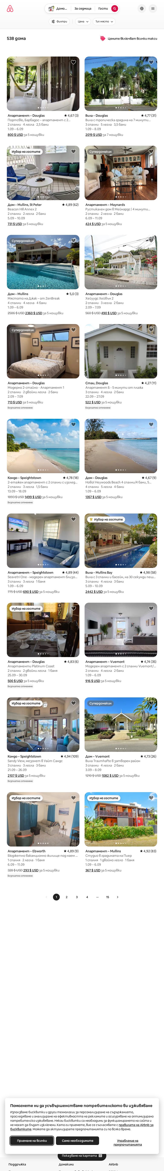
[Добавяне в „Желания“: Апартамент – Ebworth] (73, 797)
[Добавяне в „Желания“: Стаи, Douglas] (151, 329)
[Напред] (117, 897)
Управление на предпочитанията (128, 1142)
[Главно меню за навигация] (153, 8)
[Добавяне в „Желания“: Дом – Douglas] (151, 424)
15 (107, 897)
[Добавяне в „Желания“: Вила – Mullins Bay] (151, 519)
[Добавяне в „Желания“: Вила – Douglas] (151, 62)
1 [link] (56, 897)
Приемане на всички (32, 1141)
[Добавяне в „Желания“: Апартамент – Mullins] (151, 797)
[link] (46, 897)
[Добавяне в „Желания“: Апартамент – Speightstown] (73, 519)
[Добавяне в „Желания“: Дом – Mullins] (73, 240)
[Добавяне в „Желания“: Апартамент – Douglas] (73, 62)
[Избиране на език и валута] (142, 8)
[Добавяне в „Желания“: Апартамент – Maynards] (151, 151)
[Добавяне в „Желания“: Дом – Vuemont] (151, 703)
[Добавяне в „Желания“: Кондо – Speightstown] (73, 424)
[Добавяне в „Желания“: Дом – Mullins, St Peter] (73, 151)
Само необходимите (77, 1141)
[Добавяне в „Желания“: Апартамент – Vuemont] (151, 608)
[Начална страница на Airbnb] (10, 8)
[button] (15, 135)
